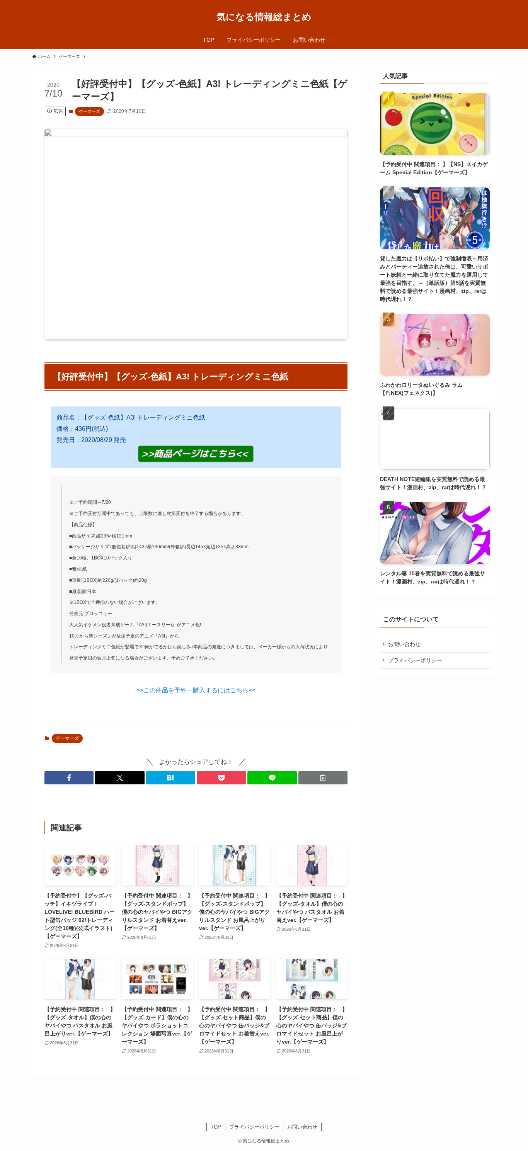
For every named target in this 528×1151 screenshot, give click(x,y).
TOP (216, 1127)
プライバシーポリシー (415, 660)
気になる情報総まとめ (264, 17)
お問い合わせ (404, 644)
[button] (69, 777)
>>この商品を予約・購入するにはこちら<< (195, 690)
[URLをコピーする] (322, 777)
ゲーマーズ (89, 111)
